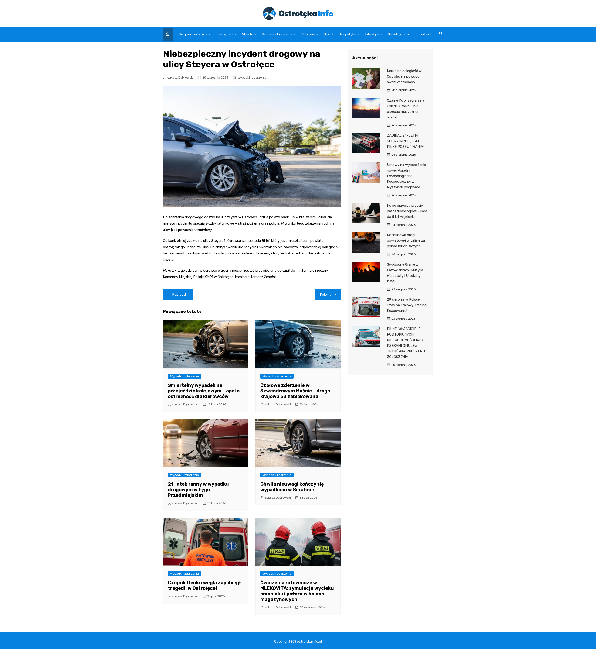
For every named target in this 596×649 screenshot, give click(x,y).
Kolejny (325, 294)
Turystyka (347, 34)
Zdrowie (308, 34)
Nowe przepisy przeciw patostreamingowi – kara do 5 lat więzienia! (407, 211)
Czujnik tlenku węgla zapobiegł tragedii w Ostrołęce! (204, 585)
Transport (224, 34)
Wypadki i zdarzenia (252, 77)
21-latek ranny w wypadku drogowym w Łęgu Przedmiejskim (198, 489)
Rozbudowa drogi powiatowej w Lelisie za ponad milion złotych (406, 240)
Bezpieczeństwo (193, 34)
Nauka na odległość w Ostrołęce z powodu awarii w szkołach (404, 76)
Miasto (248, 34)
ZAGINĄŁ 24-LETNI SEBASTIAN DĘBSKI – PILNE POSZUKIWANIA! (405, 141)
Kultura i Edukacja (277, 34)
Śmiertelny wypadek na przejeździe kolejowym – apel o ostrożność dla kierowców (204, 390)
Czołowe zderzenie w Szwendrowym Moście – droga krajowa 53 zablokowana (295, 390)
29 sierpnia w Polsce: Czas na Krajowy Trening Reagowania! (407, 305)
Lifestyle (372, 34)
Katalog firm (398, 34)
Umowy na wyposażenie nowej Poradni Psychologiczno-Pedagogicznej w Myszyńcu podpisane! (406, 176)
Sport (329, 34)
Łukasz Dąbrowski (180, 77)
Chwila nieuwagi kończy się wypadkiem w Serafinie (292, 486)
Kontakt (424, 34)
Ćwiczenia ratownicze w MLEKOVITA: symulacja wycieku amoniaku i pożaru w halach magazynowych (297, 591)
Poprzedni (180, 294)
